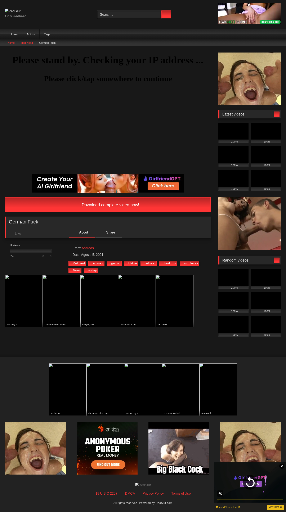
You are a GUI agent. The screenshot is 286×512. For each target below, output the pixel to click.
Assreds (88, 248)
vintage (92, 270)
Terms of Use (181, 493)
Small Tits (170, 263)
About (83, 232)
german (115, 263)
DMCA (130, 493)
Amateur (98, 263)
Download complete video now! (109, 205)
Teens (76, 270)
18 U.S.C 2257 (106, 493)
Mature (132, 263)
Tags (47, 34)
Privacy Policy (153, 493)
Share (110, 232)
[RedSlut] (13, 11)
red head (150, 263)
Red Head (27, 42)
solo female (191, 263)
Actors (31, 34)
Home (14, 34)
